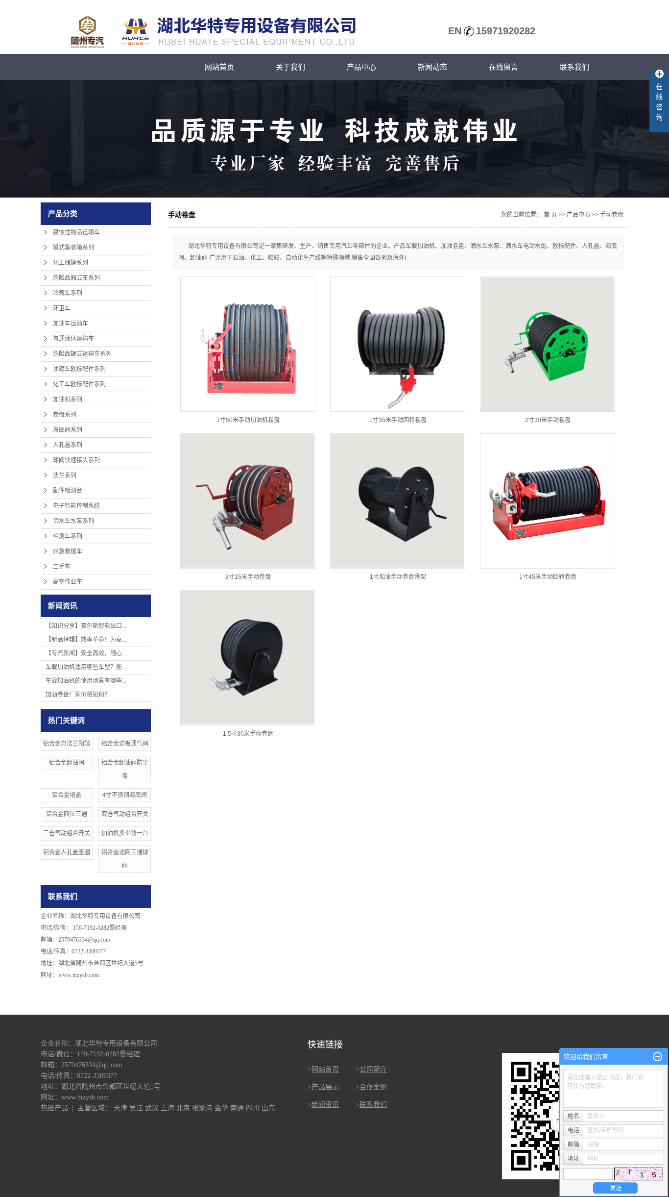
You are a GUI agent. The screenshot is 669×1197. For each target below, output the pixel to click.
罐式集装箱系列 (73, 247)
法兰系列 (64, 475)
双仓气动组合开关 (124, 814)
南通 (237, 1108)
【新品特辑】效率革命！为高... (86, 639)
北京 (183, 1108)
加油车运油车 (70, 323)
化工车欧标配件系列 (79, 384)
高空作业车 (67, 581)
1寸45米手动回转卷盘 (547, 577)
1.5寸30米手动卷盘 (248, 733)
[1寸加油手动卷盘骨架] (397, 501)
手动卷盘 (611, 214)
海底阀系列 (67, 429)
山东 (268, 1108)
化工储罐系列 (70, 262)
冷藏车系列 (67, 293)
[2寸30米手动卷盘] (547, 344)
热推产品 (54, 1108)
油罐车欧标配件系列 (79, 369)
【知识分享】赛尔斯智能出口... (86, 626)
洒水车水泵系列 (73, 521)
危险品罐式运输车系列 (82, 353)
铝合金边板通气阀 (124, 743)
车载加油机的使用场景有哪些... (86, 680)
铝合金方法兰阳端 (66, 743)
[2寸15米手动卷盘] (247, 501)
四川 (253, 1108)
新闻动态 (432, 67)
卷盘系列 (64, 414)
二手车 (62, 566)
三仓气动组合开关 (66, 833)
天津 (120, 1108)
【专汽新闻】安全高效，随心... (86, 653)
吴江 (136, 1108)
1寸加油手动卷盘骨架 (398, 577)
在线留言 (503, 67)
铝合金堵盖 (66, 795)
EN (454, 30)
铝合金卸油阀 (66, 762)
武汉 (152, 1108)
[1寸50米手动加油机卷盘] (247, 344)
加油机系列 (67, 399)
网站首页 (219, 67)
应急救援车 (67, 551)
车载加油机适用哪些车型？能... (86, 667)
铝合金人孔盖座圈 (66, 852)
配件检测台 (67, 490)
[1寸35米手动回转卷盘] (397, 344)
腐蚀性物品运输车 (76, 232)
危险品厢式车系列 (76, 277)
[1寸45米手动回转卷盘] (547, 501)
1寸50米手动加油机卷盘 (248, 420)
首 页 (550, 214)
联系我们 (574, 67)
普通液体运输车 (73, 338)
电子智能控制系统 (76, 505)
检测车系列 (67, 536)
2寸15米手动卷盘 (248, 577)
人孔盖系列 (67, 445)
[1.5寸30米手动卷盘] (247, 657)
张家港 (202, 1108)
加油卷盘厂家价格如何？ (78, 694)
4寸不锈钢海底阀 (124, 795)
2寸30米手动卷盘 (548, 420)
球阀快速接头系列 (76, 460)
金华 (221, 1108)
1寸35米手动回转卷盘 (398, 420)
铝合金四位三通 (66, 814)
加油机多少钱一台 (124, 833)
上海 (167, 1108)
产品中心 (361, 67)
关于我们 (290, 67)
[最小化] (657, 1057)
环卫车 (62, 308)
